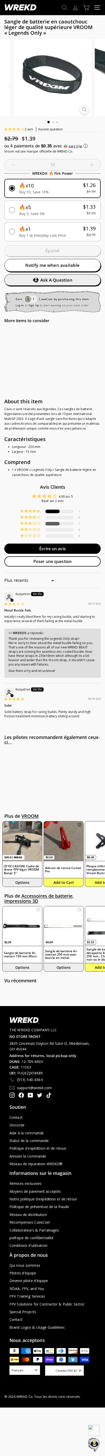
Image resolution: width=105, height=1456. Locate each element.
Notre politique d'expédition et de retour (43, 1199)
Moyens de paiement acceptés (35, 1191)
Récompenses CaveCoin (29, 1222)
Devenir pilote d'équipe (28, 1280)
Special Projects (22, 1311)
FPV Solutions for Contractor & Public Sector (46, 1304)
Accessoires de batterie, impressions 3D (39, 898)
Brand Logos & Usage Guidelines (37, 1327)
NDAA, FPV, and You (26, 1288)
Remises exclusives (25, 1183)
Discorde (16, 1125)
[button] (14, 129)
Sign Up (34, 305)
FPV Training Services (27, 1296)
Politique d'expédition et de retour (37, 1148)
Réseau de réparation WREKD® (35, 1163)
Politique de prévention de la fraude (39, 1206)
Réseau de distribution (28, 1214)
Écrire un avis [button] (52, 548)
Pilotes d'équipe (22, 1273)
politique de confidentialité (31, 1237)
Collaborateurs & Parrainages (34, 1230)
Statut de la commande (29, 1140)
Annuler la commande (27, 1156)
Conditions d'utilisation (28, 1245)
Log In (20, 305)
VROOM (30, 816)
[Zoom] (84, 109)
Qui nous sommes (24, 1265)
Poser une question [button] (52, 561)
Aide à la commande (26, 1133)
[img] (14, 604)
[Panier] (86, 7)
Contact (16, 1117)
